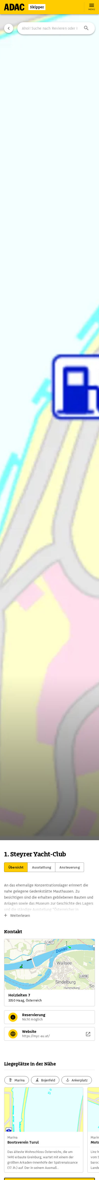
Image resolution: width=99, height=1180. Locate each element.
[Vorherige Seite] (8, 28)
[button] (86, 28)
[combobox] (56, 28)
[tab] (16, 867)
